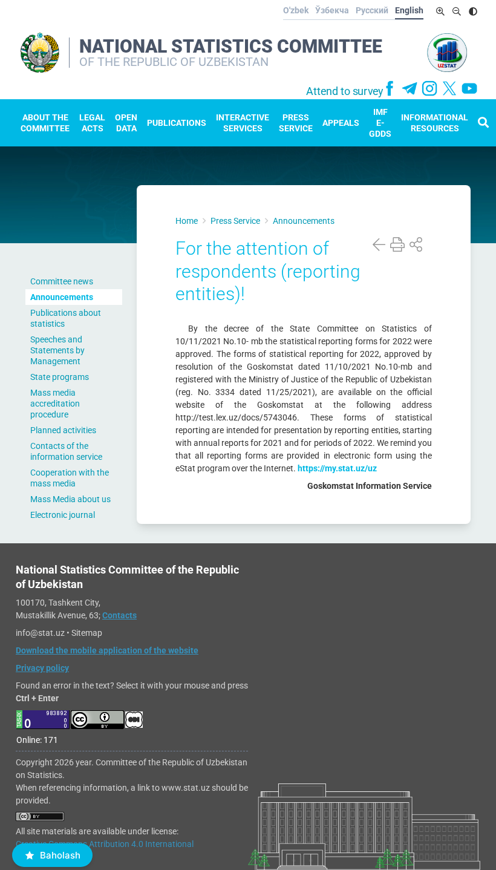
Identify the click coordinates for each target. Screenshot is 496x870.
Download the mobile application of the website (107, 650)
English (409, 10)
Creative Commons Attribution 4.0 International (105, 844)
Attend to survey (344, 91)
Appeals (340, 123)
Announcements (61, 297)
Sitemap (86, 633)
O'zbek (295, 10)
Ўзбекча (332, 10)
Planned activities (63, 430)
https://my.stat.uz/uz (337, 468)
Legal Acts (92, 123)
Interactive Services (242, 123)
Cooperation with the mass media (69, 478)
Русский (372, 10)
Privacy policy (42, 668)
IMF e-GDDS (380, 123)
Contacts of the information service (66, 451)
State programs (59, 377)
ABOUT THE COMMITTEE (45, 123)
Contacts (119, 615)
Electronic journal (62, 515)
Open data (126, 123)
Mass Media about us (70, 499)
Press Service (296, 123)
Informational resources (434, 123)
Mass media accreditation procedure (55, 403)
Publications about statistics (65, 318)
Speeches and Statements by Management (57, 350)
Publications (176, 123)
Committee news (61, 281)
